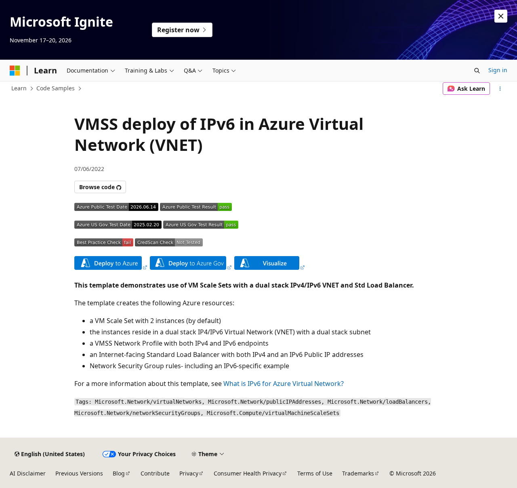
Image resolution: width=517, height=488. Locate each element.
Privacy (188, 473)
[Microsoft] (15, 70)
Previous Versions (79, 473)
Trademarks (358, 473)
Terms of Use (314, 473)
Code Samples (55, 88)
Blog (119, 473)
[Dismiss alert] (500, 16)
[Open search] (477, 70)
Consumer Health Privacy (248, 473)
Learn (19, 88)
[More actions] (500, 88)
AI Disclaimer (28, 473)
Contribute (155, 473)
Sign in (497, 70)
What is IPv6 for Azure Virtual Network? (283, 383)
